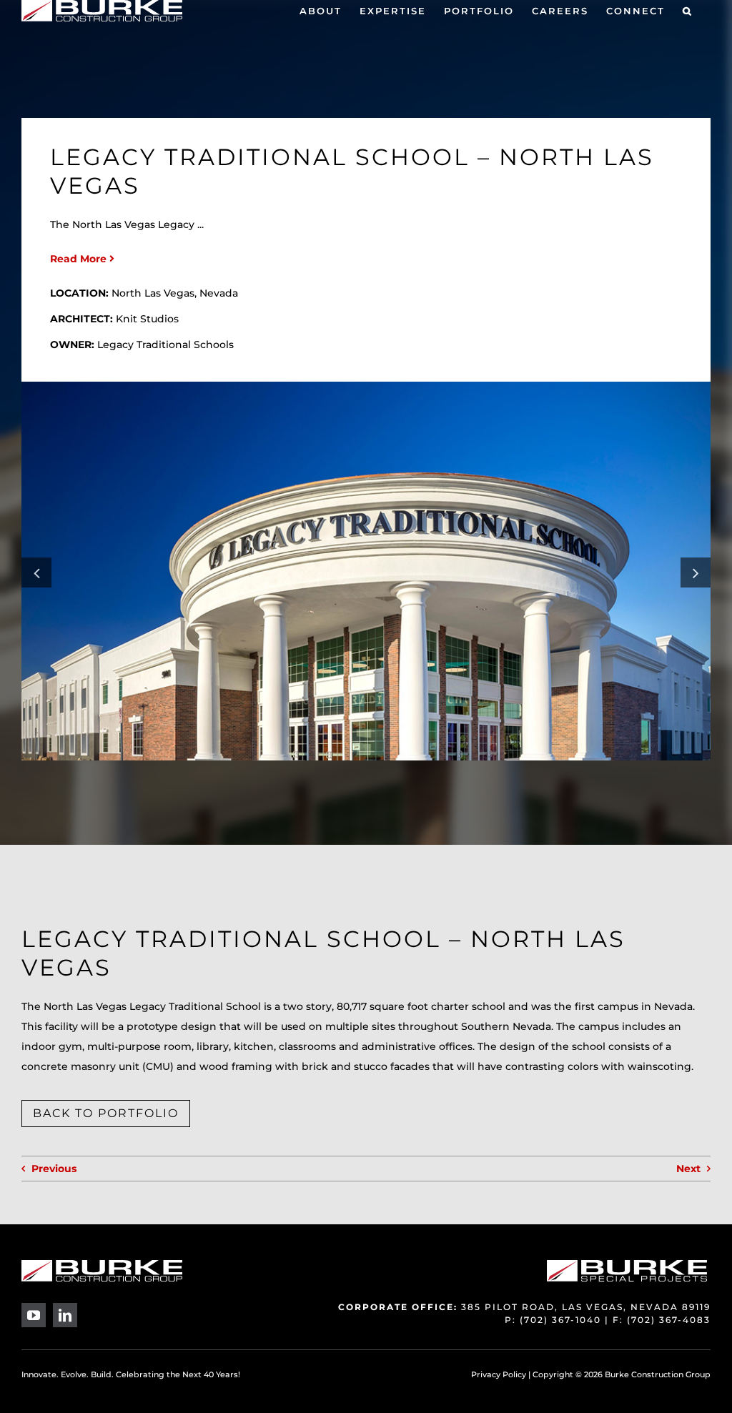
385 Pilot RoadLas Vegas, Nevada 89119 (586, 1307)
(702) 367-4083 (669, 1319)
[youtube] (33, 1315)
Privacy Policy (498, 1374)
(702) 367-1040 (560, 1319)
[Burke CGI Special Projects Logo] (627, 1265)
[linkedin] (65, 1315)
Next (688, 1168)
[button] (688, 10)
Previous (53, 1168)
